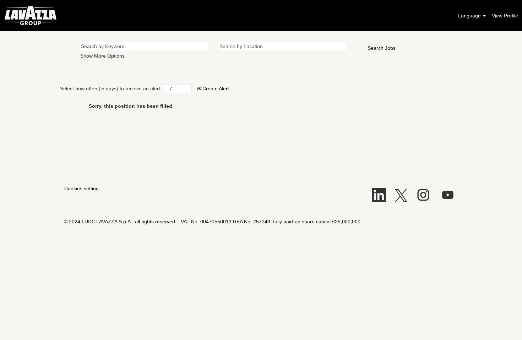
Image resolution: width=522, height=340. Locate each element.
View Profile (505, 15)
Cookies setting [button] (81, 188)
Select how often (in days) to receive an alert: (111, 88)
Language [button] (470, 15)
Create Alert (215, 88)
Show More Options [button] (102, 56)
